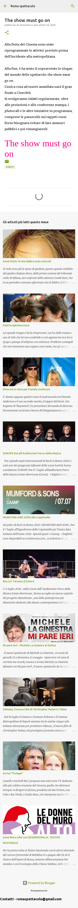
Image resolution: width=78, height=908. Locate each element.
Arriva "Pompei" (13, 773)
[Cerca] (72, 6)
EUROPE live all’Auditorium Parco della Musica (32, 453)
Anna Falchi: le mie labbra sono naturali (27, 261)
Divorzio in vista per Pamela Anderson (26, 389)
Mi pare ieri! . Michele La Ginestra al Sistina (29, 645)
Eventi (10, 167)
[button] (7, 32)
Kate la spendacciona (16, 325)
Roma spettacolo (23, 6)
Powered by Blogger (41, 883)
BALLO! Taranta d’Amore (18, 581)
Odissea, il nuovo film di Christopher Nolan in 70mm (35, 709)
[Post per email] (7, 163)
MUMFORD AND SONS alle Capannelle (26, 517)
